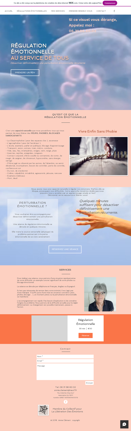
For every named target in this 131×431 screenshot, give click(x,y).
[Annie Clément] (114, 11)
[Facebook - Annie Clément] (66, 402)
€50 (90, 329)
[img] (49, 328)
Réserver (85, 335)
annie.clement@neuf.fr (65, 390)
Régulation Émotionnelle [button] (85, 321)
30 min (82, 329)
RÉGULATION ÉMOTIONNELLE (32, 48)
